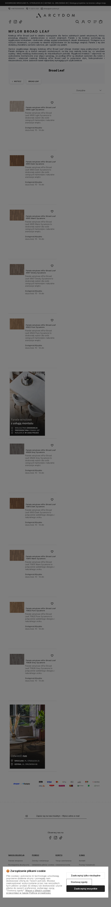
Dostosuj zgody (79, 882)
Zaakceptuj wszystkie (85, 888)
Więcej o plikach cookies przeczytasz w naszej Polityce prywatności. (28, 891)
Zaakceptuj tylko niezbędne (85, 875)
